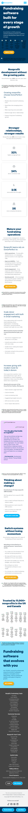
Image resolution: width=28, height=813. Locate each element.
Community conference (14, 728)
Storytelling (14, 695)
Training (14, 718)
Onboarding (14, 716)
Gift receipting (14, 707)
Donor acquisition (14, 702)
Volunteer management (14, 710)
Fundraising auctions (14, 700)
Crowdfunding (14, 746)
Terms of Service (18, 794)
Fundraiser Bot (14, 751)
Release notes (14, 729)
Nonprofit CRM (14, 736)
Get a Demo (17, 783)
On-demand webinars (14, 721)
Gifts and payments (14, 709)
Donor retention (14, 697)
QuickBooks (14, 741)
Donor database (14, 748)
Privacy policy (14, 757)
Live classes (14, 719)
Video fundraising (14, 705)
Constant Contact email (14, 745)
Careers (14, 762)
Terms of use (14, 759)
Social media (14, 743)
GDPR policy (14, 760)
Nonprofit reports (14, 750)
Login (8, 783)
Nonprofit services (14, 723)
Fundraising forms (14, 740)
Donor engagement (14, 704)
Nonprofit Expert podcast (14, 731)
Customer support (14, 726)
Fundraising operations (14, 724)
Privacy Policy (9, 794)
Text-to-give (14, 738)
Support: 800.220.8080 (14, 766)
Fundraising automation (14, 699)
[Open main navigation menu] (25, 2)
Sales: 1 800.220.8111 (14, 764)
